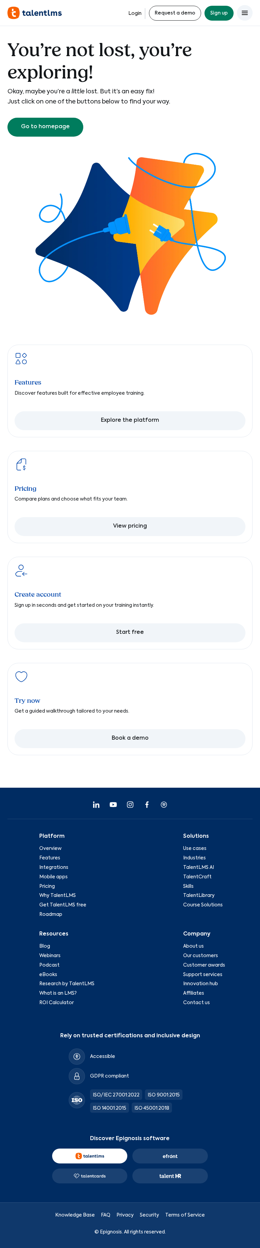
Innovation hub (200, 983)
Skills (188, 886)
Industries (194, 858)
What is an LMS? (58, 993)
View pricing (130, 526)
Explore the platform (130, 420)
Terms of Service (185, 1215)
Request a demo (175, 13)
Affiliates (193, 993)
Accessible (102, 1056)
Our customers (200, 955)
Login (135, 13)
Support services (202, 974)
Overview (50, 848)
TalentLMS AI (198, 867)
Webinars (50, 955)
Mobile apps (53, 877)
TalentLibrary (199, 895)
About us (193, 946)
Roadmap (50, 914)
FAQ (105, 1215)
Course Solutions (203, 905)
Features (49, 858)
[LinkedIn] (96, 804)
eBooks (48, 974)
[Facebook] (147, 804)
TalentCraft (197, 877)
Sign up (219, 13)
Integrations (53, 867)
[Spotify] (164, 804)
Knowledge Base (75, 1215)
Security (149, 1215)
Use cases (195, 848)
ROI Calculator (56, 1002)
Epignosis (111, 1232)
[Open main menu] (245, 13)
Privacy (125, 1215)
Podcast (49, 965)
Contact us (196, 1002)
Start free (130, 632)
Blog (44, 946)
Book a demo (130, 738)
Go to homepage (45, 127)
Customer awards (204, 965)
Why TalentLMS (57, 895)
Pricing (47, 886)
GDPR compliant (109, 1076)
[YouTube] (113, 804)
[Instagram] (130, 804)
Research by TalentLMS (66, 983)
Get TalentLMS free (62, 905)
